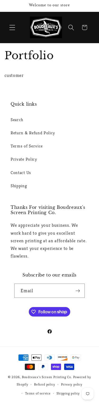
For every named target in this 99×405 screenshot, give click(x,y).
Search (17, 119)
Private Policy (24, 159)
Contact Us (21, 172)
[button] (12, 27)
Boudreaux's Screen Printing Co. (47, 377)
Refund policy (44, 384)
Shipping (19, 186)
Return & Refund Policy (33, 133)
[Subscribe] (78, 291)
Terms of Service (27, 146)
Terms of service (38, 393)
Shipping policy (68, 393)
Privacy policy (71, 384)
